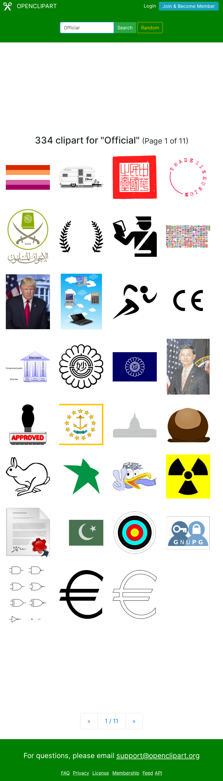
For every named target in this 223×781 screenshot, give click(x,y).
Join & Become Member (189, 6)
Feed (148, 773)
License (100, 773)
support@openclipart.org (158, 755)
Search (124, 28)
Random (150, 28)
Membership (125, 773)
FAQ (65, 773)
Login (150, 6)
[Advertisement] (111, 91)
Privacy (81, 773)
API (158, 773)
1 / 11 (111, 721)
